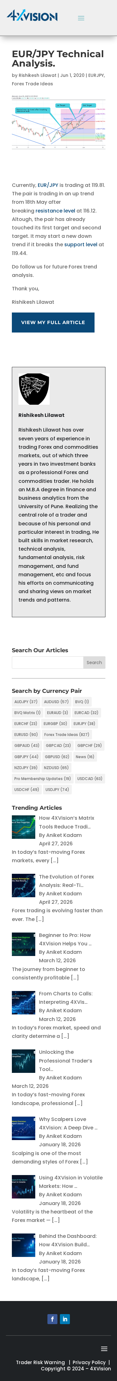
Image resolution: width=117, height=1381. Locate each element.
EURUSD (26, 734)
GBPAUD (27, 745)
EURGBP (55, 723)
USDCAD (90, 778)
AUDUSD (56, 701)
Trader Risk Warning (40, 1362)
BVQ (82, 701)
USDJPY (57, 789)
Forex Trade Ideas (32, 84)
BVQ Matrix (27, 712)
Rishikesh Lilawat (37, 75)
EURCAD (87, 712)
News (85, 756)
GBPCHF (89, 745)
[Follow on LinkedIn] (65, 1319)
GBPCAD (58, 745)
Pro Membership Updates (42, 778)
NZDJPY (26, 767)
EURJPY (96, 75)
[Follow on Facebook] (52, 1319)
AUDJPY (26, 701)
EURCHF (25, 723)
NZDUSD (56, 767)
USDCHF (26, 789)
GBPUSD (57, 756)
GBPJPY (26, 756)
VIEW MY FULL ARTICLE (53, 322)
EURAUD (57, 712)
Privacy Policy (89, 1362)
